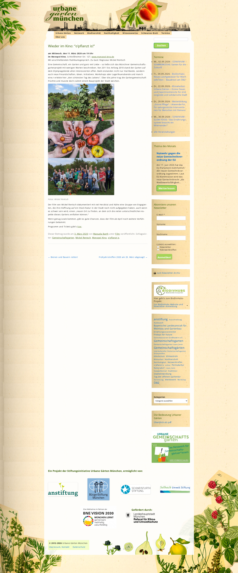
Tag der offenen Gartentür (167, 376)
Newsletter (165, 247)
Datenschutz (79, 547)
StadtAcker (172, 371)
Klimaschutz (159, 356)
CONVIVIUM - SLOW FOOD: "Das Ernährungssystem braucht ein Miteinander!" (170, 121)
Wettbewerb (170, 379)
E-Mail (161, 214)
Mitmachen (158, 359)
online (167, 365)
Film (117, 233)
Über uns (60, 37)
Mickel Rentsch (83, 237)
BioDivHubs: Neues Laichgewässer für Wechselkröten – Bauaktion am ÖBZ (170, 76)
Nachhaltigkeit (111, 33)
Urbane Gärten (63, 33)
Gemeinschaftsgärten (169, 348)
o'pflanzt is (113, 237)
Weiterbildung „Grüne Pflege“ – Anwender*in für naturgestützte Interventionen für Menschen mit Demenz (170, 106)
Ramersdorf (159, 368)
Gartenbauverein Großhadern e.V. (168, 337)
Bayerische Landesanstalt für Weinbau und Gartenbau (170, 327)
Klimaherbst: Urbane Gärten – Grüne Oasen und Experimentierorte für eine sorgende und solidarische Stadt (170, 90)
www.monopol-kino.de (103, 56)
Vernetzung (159, 380)
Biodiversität (94, 33)
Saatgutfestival (160, 371)
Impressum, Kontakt (59, 547)
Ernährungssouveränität (165, 332)
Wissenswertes (130, 33)
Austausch (158, 322)
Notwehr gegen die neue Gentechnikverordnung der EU (170, 156)
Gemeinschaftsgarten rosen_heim (168, 344)
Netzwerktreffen (167, 249)
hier (79, 226)
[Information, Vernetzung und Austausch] (64, 13)
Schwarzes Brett (149, 33)
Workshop (182, 380)
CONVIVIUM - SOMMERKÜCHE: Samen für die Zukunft (170, 64)
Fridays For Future (163, 334)
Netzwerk (79, 33)
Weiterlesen (167, 188)
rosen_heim (170, 368)
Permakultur (178, 365)
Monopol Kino (99, 237)
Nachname (162, 234)
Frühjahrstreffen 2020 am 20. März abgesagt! (123, 257)
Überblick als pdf (162, 422)
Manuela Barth (100, 233)
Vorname (161, 224)
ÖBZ (156, 383)
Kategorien (159, 397)
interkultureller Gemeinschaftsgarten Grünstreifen (170, 352)
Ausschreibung (175, 319)
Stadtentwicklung (162, 373)
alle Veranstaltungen (164, 131)
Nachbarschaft (171, 359)
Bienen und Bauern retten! (63, 257)
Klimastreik (172, 356)
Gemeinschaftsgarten (63, 237)
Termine (165, 33)
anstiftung (161, 319)
